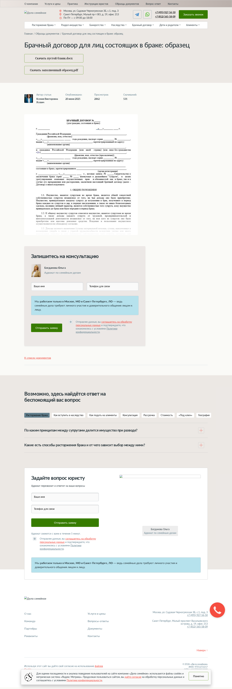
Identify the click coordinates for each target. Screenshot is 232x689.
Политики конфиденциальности (84, 680)
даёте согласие (133, 676)
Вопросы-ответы (98, 621)
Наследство (117, 25)
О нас (27, 613)
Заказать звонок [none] (193, 14)
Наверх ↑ (202, 650)
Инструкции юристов (96, 3)
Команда (29, 621)
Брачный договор (142, 25)
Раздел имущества (71, 25)
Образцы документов (127, 3)
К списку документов (37, 357)
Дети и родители (169, 25)
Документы (95, 628)
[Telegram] (137, 14)
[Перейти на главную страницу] (38, 14)
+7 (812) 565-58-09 (165, 16)
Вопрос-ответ (153, 3)
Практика (72, 3)
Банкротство (97, 25)
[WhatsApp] (147, 14)
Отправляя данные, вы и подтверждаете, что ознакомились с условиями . (104, 326)
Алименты (192, 25)
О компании (31, 3)
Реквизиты (31, 635)
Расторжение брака (42, 25)
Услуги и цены (52, 3)
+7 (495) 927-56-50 (165, 12)
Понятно (198, 676)
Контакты (173, 3)
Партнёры (30, 628)
